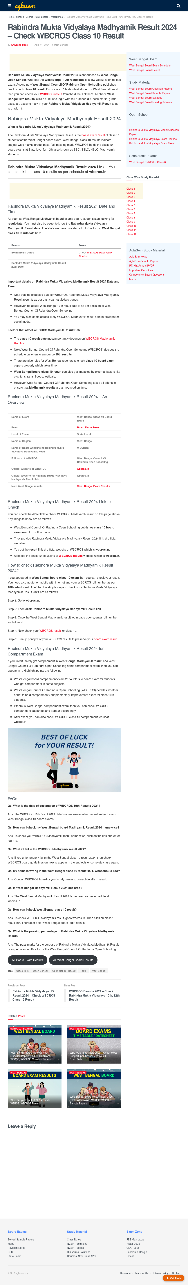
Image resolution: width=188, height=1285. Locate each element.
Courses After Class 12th (81, 1256)
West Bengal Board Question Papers (150, 88)
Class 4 (130, 201)
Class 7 (130, 213)
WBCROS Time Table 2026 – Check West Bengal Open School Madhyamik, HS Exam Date (93, 1056)
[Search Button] (178, 5)
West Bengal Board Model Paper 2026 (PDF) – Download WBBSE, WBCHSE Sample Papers (91, 1100)
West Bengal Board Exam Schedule (150, 65)
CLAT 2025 (133, 1247)
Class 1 (130, 188)
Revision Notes (16, 1247)
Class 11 (131, 230)
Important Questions (141, 270)
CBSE (11, 1252)
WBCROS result (50, 630)
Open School (40, 970)
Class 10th (22, 970)
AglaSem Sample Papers (143, 261)
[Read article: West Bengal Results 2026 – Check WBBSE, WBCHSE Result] (35, 1088)
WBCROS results (71, 556)
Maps (132, 279)
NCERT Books (75, 1247)
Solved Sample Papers (21, 1239)
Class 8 (130, 217)
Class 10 (131, 226)
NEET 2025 (133, 1243)
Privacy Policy (160, 1273)
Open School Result (64, 970)
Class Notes (74, 1239)
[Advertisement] (76, 62)
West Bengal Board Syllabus (145, 97)
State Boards (41, 16)
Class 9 (130, 221)
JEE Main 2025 (135, 1239)
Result (83, 970)
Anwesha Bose (19, 44)
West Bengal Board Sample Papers (149, 93)
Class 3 (130, 197)
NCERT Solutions (77, 1243)
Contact (176, 1273)
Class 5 (130, 205)
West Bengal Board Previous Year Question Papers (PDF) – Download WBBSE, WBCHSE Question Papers (30, 1056)
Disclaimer (125, 1273)
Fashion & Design (136, 1252)
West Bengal (57, 16)
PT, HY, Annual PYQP (141, 265)
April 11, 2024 (42, 44)
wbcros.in (83, 468)
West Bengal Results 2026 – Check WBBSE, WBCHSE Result (30, 1101)
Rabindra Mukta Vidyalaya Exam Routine (153, 139)
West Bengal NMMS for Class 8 (147, 162)
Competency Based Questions (146, 274)
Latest (130, 1256)
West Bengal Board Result (144, 70)
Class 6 (130, 209)
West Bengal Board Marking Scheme (150, 102)
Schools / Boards (24, 16)
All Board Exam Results (27, 960)
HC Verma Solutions (78, 1252)
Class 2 (130, 192)
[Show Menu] (9, 5)
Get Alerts (175, 1278)
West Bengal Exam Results (93, 486)
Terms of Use (142, 1273)
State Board (14, 1256)
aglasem (25, 5)
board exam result (93, 135)
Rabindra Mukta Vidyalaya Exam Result (152, 143)
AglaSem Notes (138, 256)
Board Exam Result (88, 427)
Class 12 (131, 234)
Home (11, 16)
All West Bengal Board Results (73, 960)
